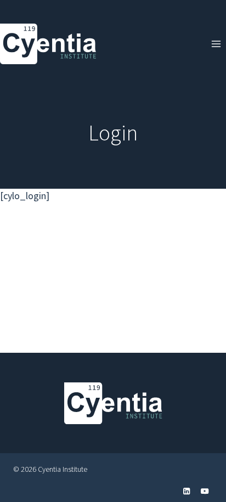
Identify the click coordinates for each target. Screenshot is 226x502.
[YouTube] (205, 491)
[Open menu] (216, 43)
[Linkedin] (187, 491)
